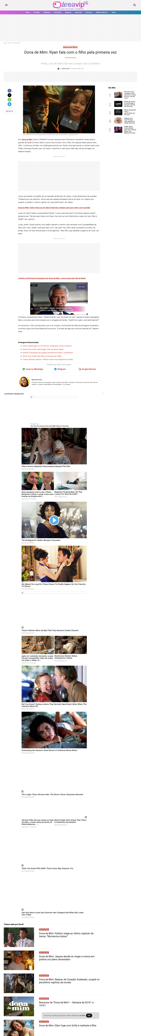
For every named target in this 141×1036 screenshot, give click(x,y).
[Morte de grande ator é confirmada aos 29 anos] (118, 115)
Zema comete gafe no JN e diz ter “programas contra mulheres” (47, 346)
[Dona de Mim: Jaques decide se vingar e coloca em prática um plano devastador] (19, 960)
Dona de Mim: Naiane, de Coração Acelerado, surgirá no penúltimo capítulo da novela (69, 980)
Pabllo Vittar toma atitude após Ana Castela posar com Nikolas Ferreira (130, 130)
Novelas (10, 43)
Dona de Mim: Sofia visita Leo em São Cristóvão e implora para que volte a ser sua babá (54, 208)
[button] (122, 5)
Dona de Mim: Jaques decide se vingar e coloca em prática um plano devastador (66, 957)
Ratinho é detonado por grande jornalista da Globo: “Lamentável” (48, 353)
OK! (89, 1015)
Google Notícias (89, 369)
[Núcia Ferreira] (58, 69)
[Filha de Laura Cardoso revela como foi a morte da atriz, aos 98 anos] (118, 97)
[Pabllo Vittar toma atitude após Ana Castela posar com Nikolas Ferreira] (118, 132)
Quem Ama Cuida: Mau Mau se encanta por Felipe (42, 356)
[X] (9, 95)
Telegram (61, 369)
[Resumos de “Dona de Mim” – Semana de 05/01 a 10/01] (19, 1006)
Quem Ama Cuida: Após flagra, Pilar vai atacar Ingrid (43, 349)
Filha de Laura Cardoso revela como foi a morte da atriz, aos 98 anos (130, 95)
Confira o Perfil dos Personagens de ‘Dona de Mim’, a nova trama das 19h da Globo (52, 278)
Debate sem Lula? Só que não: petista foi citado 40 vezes (129, 120)
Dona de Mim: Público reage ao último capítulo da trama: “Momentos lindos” (66, 934)
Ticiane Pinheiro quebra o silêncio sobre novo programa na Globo (48, 359)
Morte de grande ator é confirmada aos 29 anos (130, 112)
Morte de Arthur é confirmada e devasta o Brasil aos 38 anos (130, 104)
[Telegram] (9, 104)
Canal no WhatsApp (34, 369)
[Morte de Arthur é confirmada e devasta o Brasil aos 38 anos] (118, 106)
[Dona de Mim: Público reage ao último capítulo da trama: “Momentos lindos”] (19, 936)
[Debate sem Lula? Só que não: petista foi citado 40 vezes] (118, 123)
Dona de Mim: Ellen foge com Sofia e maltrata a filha (67, 1024)
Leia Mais (82, 1015)
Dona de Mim (17, 43)
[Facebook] (9, 91)
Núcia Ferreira (66, 68)
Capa (5, 43)
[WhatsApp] (9, 100)
